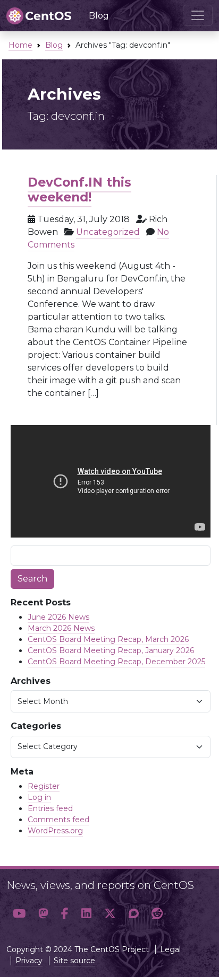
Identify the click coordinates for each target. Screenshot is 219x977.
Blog (54, 45)
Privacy (29, 960)
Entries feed (50, 808)
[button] (19, 913)
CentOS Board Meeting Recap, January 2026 (111, 650)
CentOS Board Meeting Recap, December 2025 (116, 661)
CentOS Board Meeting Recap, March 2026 (108, 639)
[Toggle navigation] (198, 15)
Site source (74, 960)
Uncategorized (108, 232)
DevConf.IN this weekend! (79, 189)
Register (44, 786)
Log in (39, 797)
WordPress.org (55, 830)
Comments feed (58, 819)
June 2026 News (58, 617)
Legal (170, 949)
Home (20, 45)
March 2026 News (61, 628)
